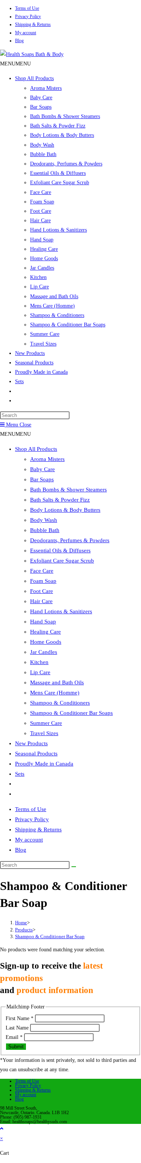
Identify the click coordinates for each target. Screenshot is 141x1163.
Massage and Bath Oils (54, 296)
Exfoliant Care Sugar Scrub (59, 182)
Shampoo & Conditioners (57, 315)
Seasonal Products (34, 362)
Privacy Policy (28, 16)
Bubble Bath (43, 154)
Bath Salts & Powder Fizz (57, 126)
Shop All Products (34, 78)
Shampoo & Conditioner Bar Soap (50, 936)
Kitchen (38, 277)
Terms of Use (27, 8)
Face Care (40, 192)
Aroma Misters (46, 88)
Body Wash (42, 145)
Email (14, 1037)
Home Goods (44, 258)
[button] (15, 64)
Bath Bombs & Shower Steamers (65, 116)
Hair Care (40, 220)
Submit (16, 1046)
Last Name (18, 1028)
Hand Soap (41, 240)
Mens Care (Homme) (52, 306)
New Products (30, 353)
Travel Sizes (43, 344)
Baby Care (41, 97)
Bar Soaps (41, 107)
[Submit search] (73, 866)
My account (25, 32)
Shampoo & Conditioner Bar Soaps (67, 325)
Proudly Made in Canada (41, 372)
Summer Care (44, 334)
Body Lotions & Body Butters (62, 135)
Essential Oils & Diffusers (58, 173)
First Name (19, 1018)
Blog (19, 40)
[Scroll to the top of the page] (1, 1128)
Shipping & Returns (33, 24)
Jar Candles (42, 268)
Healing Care (44, 249)
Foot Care (40, 211)
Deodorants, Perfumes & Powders (66, 164)
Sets (19, 381)
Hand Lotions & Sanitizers (58, 230)
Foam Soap (42, 202)
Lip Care (39, 287)
